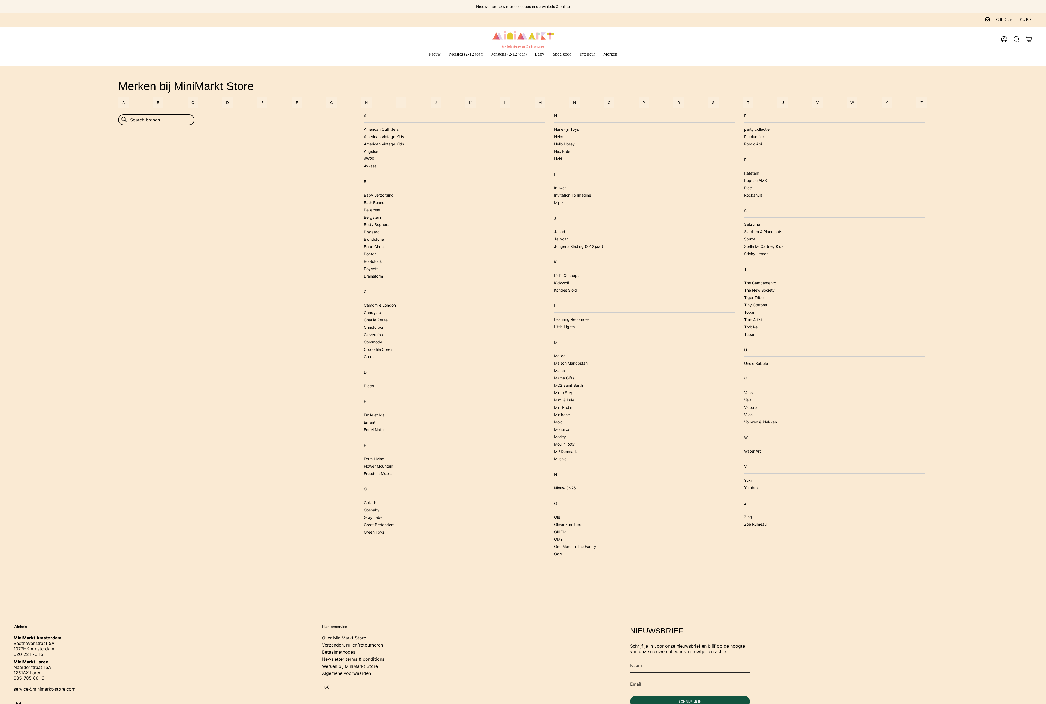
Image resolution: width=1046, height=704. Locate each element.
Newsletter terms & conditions (353, 659)
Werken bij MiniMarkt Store (350, 666)
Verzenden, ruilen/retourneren (352, 645)
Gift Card (1005, 19)
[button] (466, 55)
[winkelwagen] (1029, 39)
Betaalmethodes (338, 652)
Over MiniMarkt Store (344, 638)
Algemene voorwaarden (346, 673)
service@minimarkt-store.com (44, 689)
